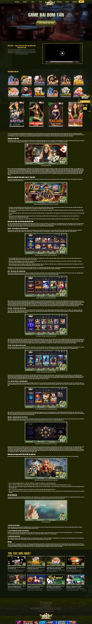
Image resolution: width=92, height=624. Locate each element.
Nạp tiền (48, 611)
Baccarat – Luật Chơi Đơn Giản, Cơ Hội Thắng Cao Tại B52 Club (55, 587)
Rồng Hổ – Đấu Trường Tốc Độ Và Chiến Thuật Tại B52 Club (35, 587)
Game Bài (25, 2)
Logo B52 (50, 3)
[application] (62, 53)
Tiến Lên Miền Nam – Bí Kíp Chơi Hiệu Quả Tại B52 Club (16, 568)
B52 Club (17, 2)
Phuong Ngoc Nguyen (47, 603)
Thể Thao (67, 2)
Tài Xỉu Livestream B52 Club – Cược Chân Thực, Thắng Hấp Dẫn (16, 587)
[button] (62, 53)
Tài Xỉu (40, 2)
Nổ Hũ (32, 2)
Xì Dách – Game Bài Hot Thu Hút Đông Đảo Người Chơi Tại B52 (74, 587)
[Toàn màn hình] (78, 61)
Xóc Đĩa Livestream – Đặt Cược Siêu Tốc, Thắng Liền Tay (75, 568)
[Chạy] (46, 61)
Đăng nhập (44, 611)
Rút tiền (52, 611)
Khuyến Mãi (75, 2)
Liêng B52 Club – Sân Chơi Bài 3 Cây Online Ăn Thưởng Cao (36, 568)
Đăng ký (39, 611)
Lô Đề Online (59, 2)
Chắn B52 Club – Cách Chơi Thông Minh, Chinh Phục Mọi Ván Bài (55, 568)
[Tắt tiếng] (76, 61)
